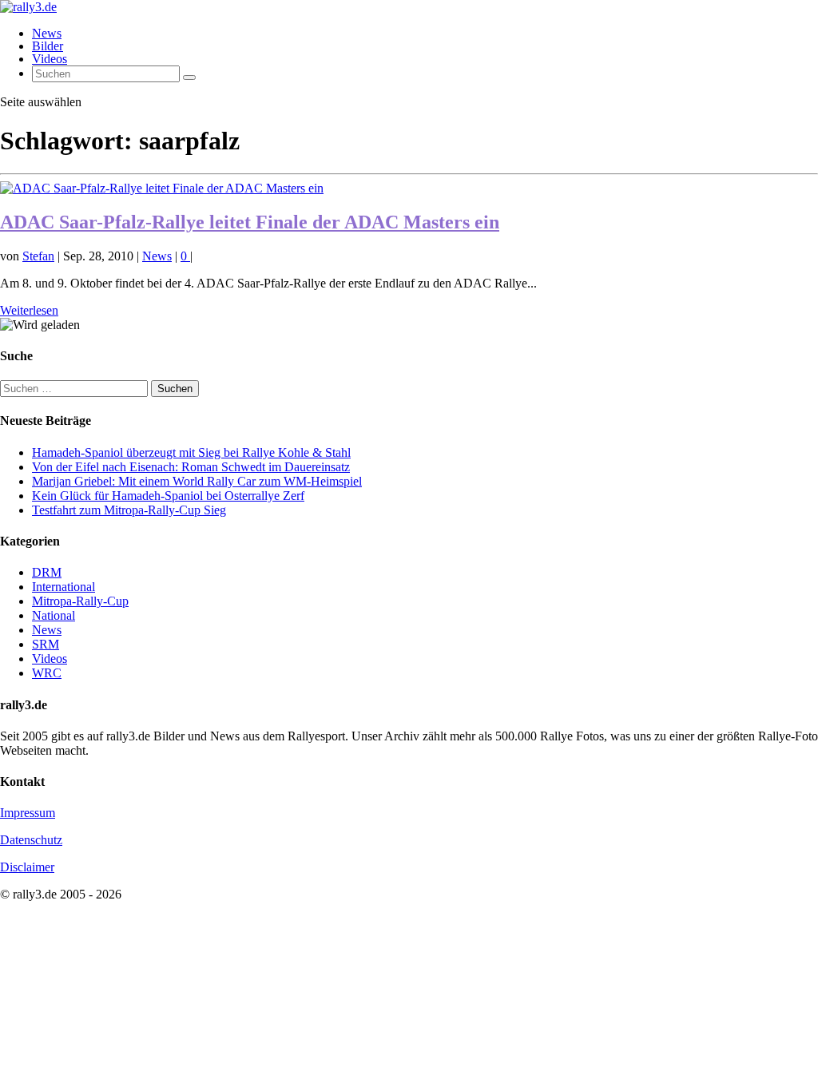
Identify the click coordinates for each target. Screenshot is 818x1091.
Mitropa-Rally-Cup (80, 601)
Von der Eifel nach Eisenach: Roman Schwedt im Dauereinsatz (191, 467)
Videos (49, 58)
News (47, 33)
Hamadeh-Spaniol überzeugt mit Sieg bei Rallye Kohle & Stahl (191, 452)
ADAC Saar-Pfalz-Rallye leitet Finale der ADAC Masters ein (249, 222)
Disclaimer (27, 867)
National (53, 615)
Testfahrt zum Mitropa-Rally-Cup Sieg (129, 510)
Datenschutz (31, 840)
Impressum (27, 812)
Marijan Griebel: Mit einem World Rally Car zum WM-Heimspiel (197, 481)
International (63, 586)
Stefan (38, 256)
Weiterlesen (29, 310)
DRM (47, 572)
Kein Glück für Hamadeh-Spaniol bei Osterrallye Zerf (168, 495)
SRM (45, 644)
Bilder (47, 46)
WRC (47, 673)
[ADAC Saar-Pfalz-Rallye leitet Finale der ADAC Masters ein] (162, 188)
